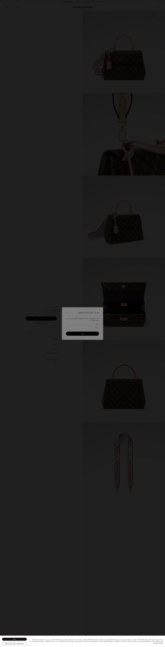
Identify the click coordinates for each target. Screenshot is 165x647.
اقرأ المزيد (155, 643)
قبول (14, 639)
